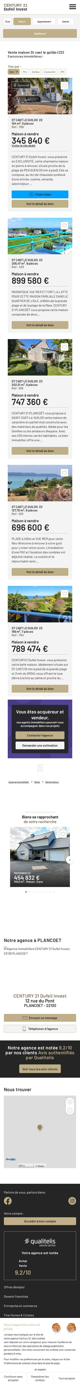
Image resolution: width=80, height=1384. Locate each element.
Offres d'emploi (14, 1287)
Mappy (41, 1165)
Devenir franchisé (16, 1296)
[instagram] (72, 1201)
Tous (7, 21)
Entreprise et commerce (20, 1306)
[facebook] (8, 1201)
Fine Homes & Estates (19, 1315)
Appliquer (40, 33)
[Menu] (72, 6)
